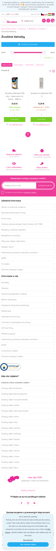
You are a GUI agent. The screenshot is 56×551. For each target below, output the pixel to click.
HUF (17, 14)
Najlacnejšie (18, 65)
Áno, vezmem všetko (28, 544)
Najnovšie (39, 65)
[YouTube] (34, 503)
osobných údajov (30, 192)
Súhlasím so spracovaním (20, 192)
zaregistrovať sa (45, 185)
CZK (7, 14)
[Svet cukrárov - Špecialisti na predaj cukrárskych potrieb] (9, 20)
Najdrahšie (30, 65)
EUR (12, 14)
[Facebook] (22, 503)
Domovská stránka (8, 29)
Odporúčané (6, 65)
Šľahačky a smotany (37, 29)
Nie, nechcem (28, 540)
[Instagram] (28, 503)
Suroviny (22, 29)
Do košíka (15, 119)
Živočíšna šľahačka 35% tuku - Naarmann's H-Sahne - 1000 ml (14, 96)
